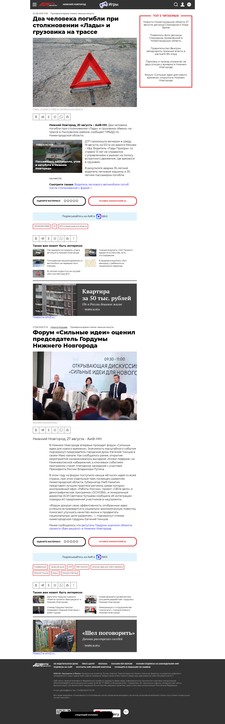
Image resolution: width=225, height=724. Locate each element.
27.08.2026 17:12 (40, 327)
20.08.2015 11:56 (40, 13)
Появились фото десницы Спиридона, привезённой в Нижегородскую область (166, 38)
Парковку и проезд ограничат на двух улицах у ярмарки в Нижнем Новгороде (165, 64)
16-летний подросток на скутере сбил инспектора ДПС (63, 272)
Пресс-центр (88, 664)
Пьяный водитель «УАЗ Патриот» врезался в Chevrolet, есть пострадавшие (116, 253)
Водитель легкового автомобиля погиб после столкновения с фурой (89, 186)
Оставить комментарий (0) (112, 201)
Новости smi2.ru (44, 317)
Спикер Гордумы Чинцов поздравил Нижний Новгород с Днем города (63, 610)
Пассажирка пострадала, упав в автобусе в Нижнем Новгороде (63, 251)
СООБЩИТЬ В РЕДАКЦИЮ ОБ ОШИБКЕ (133, 667)
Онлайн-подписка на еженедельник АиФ (157, 664)
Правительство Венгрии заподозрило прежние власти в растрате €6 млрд (165, 51)
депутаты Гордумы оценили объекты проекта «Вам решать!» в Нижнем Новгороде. (90, 527)
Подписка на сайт (63, 667)
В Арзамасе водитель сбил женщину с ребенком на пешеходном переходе (113, 263)
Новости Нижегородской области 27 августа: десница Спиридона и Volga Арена (165, 25)
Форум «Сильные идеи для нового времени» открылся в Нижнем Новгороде (166, 77)
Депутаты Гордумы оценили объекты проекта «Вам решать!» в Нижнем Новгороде (64, 599)
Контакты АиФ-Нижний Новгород (93, 667)
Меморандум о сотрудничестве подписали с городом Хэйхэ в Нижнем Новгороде (115, 610)
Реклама (102, 664)
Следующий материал (86, 715)
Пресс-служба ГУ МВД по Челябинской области (58, 109)
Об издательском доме (66, 664)
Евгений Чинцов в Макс (45, 422)
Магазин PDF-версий (121, 664)
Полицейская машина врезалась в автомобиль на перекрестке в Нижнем (64, 263)
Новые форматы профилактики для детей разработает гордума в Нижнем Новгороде (116, 599)
